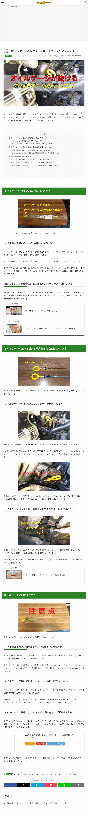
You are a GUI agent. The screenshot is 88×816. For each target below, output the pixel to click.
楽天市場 (41, 744)
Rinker (33, 737)
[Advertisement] (44, 24)
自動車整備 (9, 56)
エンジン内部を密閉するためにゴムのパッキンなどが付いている (36, 144)
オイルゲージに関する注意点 (21, 156)
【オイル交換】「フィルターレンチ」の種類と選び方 (44, 575)
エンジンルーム (26, 56)
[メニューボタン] (2, 2)
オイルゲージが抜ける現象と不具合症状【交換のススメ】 (32, 147)
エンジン (18, 56)
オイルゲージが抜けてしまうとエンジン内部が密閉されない (34, 162)
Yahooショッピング (56, 744)
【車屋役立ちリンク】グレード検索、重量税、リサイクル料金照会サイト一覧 (36, 803)
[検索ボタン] (85, 2)
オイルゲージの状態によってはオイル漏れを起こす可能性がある (36, 165)
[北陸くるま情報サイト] (44, 2)
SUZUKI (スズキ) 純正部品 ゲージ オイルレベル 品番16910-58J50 (50, 735)
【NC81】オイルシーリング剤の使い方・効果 (41, 311)
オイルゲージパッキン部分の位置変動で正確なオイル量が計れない (36, 153)
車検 (69, 56)
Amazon (30, 744)
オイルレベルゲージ (42, 56)
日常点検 (56, 56)
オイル (34, 56)
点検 (62, 56)
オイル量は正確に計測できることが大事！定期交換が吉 (33, 159)
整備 (51, 56)
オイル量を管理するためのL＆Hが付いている (29, 141)
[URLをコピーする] (77, 785)
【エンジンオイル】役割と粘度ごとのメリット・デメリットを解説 (49, 328)
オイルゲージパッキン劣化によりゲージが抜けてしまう (33, 150)
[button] (10, 785)
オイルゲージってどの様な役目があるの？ (26, 138)
